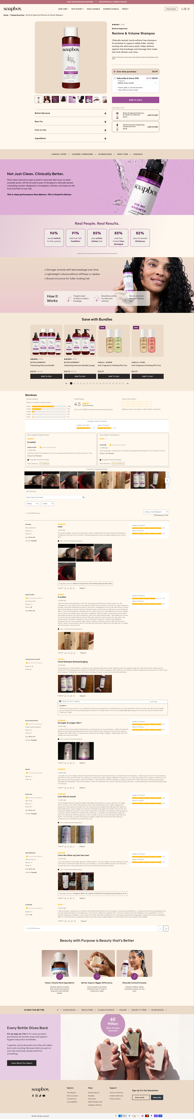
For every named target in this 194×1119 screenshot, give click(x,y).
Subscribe (157, 1097)
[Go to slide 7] (90, 383)
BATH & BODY (77, 9)
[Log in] (185, 9)
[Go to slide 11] (103, 383)
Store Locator (72, 1096)
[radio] (135, 71)
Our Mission (71, 1093)
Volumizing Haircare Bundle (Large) (79, 365)
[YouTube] (44, 1095)
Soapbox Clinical (94, 1105)
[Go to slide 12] (106, 383)
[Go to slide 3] (77, 383)
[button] (38, 99)
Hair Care (92, 1099)
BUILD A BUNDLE (93, 9)
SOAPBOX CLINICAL (111, 9)
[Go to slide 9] (97, 383)
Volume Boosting (17, 15)
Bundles (91, 1096)
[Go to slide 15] (116, 383)
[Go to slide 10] (100, 383)
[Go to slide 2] (74, 383)
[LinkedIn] (40, 1095)
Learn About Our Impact (21, 1063)
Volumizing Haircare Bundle (42, 365)
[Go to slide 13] (110, 383)
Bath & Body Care (95, 1102)
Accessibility (72, 1102)
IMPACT (125, 9)
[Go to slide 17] (123, 383)
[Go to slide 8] (94, 383)
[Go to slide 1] (71, 383)
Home (6, 15)
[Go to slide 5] (84, 383)
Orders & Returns (116, 1096)
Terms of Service (116, 1093)
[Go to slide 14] (113, 383)
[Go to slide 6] (87, 383)
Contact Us (71, 1099)
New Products (93, 1093)
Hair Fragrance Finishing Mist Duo (112, 365)
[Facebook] (33, 1095)
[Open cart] (188, 9)
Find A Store (171, 9)
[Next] (127, 383)
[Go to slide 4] (81, 383)
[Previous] (66, 383)
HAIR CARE (62, 9)
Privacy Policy (115, 1099)
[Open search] (182, 9)
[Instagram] (36, 1095)
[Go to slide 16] (119, 383)
